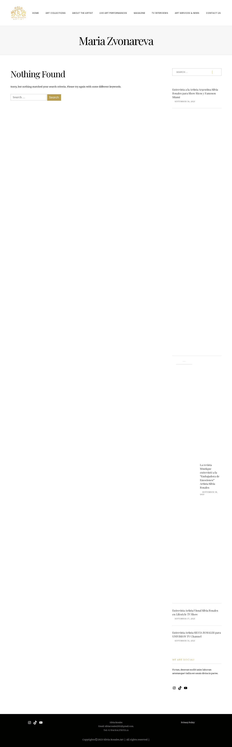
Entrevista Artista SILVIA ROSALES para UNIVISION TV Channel (196, 634)
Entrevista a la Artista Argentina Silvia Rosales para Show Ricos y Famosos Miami (195, 93)
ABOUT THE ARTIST (82, 13)
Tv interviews (160, 13)
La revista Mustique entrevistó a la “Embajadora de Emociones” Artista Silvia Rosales (209, 476)
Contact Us (213, 13)
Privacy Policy (188, 722)
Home (35, 13)
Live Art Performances (113, 13)
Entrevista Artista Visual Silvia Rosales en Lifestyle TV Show (195, 612)
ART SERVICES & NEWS (187, 13)
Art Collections (56, 13)
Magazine (139, 13)
